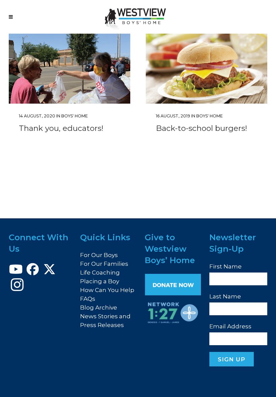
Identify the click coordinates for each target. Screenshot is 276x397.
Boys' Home (74, 115)
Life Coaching (100, 272)
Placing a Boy (99, 281)
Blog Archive (98, 307)
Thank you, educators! (61, 128)
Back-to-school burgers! (201, 128)
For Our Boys (99, 255)
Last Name (225, 296)
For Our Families (104, 263)
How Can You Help (107, 290)
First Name (225, 266)
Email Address (230, 326)
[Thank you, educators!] (69, 69)
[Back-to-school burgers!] (206, 69)
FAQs (87, 298)
